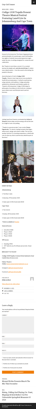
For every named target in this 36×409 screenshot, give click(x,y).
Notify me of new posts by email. (12, 367)
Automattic (5, 406)
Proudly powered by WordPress (10, 405)
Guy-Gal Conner (8, 4)
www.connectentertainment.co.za (17, 264)
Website (4, 350)
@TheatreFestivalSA (14, 272)
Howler (17, 222)
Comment (5, 315)
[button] (33, 2)
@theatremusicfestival (15, 268)
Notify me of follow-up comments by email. (15, 363)
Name (3, 336)
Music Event (5, 9)
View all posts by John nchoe (11, 284)
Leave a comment (8, 291)
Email (4, 343)
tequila (12, 9)
